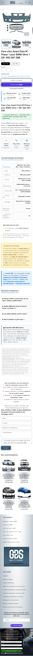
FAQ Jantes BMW (7, 525)
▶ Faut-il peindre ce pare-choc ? (13, 319)
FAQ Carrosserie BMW (9, 528)
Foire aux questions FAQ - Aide (12, 532)
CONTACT (5, 576)
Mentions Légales (8, 579)
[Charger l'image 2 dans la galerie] (16, 44)
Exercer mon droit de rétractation (13, 607)
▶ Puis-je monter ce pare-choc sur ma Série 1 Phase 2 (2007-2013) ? (15, 300)
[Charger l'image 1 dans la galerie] (6, 44)
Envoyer (5, 448)
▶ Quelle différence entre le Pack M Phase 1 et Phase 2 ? (14, 307)
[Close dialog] (32, 628)
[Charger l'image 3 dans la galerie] (26, 44)
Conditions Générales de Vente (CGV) (14, 593)
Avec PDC (15, 63)
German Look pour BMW (10, 538)
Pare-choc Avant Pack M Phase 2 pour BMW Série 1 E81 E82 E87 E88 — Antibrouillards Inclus (9, 476)
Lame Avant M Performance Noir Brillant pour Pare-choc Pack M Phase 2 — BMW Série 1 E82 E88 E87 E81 (24, 505)
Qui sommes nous (8, 535)
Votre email (2, 643)
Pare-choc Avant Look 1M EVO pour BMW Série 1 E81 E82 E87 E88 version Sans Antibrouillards (9, 505)
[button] (3, 2)
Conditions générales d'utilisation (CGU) (14, 590)
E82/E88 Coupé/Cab (23, 283)
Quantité (3, 67)
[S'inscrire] (28, 620)
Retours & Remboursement (10, 603)
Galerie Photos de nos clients (11, 542)
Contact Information (8, 583)
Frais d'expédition (12, 76)
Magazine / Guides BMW (10, 521)
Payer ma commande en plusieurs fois (14, 586)
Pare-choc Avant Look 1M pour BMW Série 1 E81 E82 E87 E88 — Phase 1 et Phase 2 (24, 476)
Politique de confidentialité (10, 600)
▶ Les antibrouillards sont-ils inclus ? (14, 314)
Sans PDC (5, 63)
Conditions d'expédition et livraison (13, 596)
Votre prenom (3, 640)
